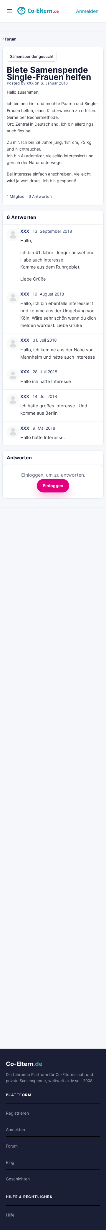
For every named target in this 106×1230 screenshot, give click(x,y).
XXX (30, 83)
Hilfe (10, 1214)
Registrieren (17, 1113)
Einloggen (53, 485)
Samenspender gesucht (32, 56)
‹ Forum (9, 39)
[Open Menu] (9, 10)
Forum (12, 1145)
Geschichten (18, 1178)
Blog (10, 1162)
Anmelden (87, 11)
